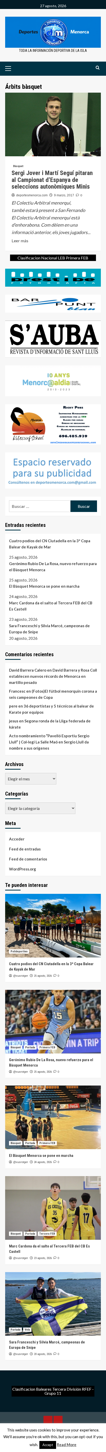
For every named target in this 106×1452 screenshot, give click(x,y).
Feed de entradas (25, 849)
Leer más (20, 241)
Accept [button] (47, 1445)
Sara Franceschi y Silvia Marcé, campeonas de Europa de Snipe (49, 628)
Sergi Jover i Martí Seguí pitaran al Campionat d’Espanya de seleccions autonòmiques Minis (52, 179)
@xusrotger (20, 975)
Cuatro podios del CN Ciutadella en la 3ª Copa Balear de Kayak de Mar (49, 543)
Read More (66, 1444)
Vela (27, 1329)
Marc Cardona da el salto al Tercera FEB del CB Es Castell (50, 606)
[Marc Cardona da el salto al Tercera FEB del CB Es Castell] (53, 1208)
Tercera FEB (47, 1233)
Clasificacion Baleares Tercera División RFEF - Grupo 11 (53, 1391)
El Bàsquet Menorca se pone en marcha (44, 586)
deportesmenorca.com (32, 195)
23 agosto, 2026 (43, 1258)
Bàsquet (18, 166)
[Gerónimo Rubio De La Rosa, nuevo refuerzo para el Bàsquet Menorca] (53, 1021)
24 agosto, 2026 (43, 1162)
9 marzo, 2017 (64, 195)
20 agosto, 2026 (43, 1354)
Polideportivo (19, 951)
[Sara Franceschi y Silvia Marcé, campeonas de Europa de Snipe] (53, 1304)
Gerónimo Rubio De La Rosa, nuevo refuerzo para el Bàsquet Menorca (53, 566)
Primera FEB (47, 1047)
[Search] (97, 67)
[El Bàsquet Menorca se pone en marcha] (53, 1117)
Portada (30, 1047)
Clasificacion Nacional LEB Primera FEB (52, 257)
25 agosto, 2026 (43, 975)
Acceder (16, 839)
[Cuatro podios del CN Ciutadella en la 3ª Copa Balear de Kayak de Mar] (53, 925)
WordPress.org (22, 869)
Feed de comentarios (28, 859)
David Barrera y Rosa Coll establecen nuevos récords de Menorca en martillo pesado (53, 676)
